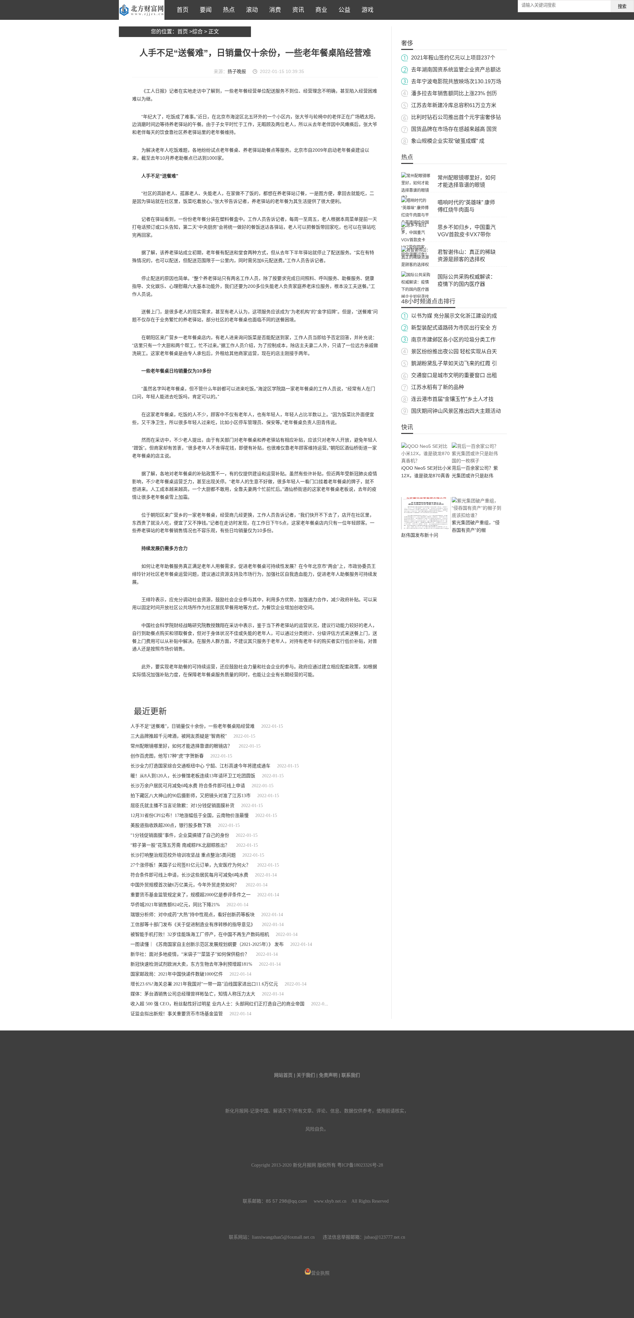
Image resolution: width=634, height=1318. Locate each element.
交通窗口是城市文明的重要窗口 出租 (454, 375)
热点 (227, 10)
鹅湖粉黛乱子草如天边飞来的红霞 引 (454, 363)
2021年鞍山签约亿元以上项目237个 (453, 57)
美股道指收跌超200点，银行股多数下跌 (170, 825)
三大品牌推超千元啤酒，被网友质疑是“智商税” (178, 736)
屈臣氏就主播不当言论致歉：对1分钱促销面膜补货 (182, 805)
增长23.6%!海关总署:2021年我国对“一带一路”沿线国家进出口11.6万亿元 (204, 984)
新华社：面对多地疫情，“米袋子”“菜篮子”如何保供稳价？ (189, 954)
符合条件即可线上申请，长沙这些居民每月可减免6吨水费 (189, 874)
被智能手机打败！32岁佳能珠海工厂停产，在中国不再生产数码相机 (199, 934)
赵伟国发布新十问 (419, 535)
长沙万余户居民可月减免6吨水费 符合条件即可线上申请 (187, 785)
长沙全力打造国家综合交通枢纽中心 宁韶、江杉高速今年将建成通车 (200, 765)
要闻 (204, 10)
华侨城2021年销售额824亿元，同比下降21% (175, 904)
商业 (319, 10)
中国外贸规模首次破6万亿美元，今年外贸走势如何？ (184, 884)
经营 (188, 692)
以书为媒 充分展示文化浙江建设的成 (454, 316)
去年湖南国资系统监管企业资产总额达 (456, 69)
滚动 (250, 10)
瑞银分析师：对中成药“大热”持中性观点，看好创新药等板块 (192, 914)
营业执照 (320, 1273)
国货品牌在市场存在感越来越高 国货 (454, 129)
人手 (179, 692)
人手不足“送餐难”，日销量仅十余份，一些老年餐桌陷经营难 (192, 726)
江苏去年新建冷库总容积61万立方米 (453, 105)
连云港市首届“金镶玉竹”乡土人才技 (452, 399)
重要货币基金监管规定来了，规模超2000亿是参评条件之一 (190, 894)
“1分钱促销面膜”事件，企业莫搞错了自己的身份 (179, 835)
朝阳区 (155, 692)
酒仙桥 (168, 692)
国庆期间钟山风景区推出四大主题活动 (456, 411)
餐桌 (205, 692)
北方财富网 (141, 10)
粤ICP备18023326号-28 (360, 1165)
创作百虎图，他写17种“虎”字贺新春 (167, 756)
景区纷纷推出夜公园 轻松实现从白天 (454, 351)
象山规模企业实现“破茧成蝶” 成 (447, 141)
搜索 (622, 6)
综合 (197, 31)
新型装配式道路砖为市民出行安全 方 (454, 327)
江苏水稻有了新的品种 (437, 387)
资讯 (296, 10)
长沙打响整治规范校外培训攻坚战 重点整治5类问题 (183, 855)
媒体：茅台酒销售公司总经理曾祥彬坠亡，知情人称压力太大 (192, 993)
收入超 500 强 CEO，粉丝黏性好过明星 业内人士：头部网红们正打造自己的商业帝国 (217, 1003)
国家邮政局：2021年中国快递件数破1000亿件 (176, 974)
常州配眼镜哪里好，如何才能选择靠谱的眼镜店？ (181, 746)
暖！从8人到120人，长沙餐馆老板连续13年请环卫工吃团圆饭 (192, 775)
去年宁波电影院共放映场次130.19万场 (456, 81)
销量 (196, 692)
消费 (273, 10)
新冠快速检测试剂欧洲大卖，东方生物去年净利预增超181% (191, 964)
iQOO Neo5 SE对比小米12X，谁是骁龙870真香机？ (426, 475)
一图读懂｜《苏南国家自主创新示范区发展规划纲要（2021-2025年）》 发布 (207, 944)
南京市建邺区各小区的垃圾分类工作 (453, 339)
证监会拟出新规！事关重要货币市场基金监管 (176, 1013)
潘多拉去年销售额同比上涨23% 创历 (454, 93)
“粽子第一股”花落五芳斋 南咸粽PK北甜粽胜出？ (179, 845)
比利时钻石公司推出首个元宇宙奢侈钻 (456, 117)
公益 (342, 10)
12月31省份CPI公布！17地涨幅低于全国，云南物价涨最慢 (189, 815)
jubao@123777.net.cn (384, 1237)
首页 (181, 10)
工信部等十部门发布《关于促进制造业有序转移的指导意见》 (192, 924)
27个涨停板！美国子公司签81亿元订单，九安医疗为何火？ (190, 865)
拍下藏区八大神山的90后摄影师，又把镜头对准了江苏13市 (190, 795)
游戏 (365, 10)
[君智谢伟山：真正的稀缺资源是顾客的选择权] (416, 264)
